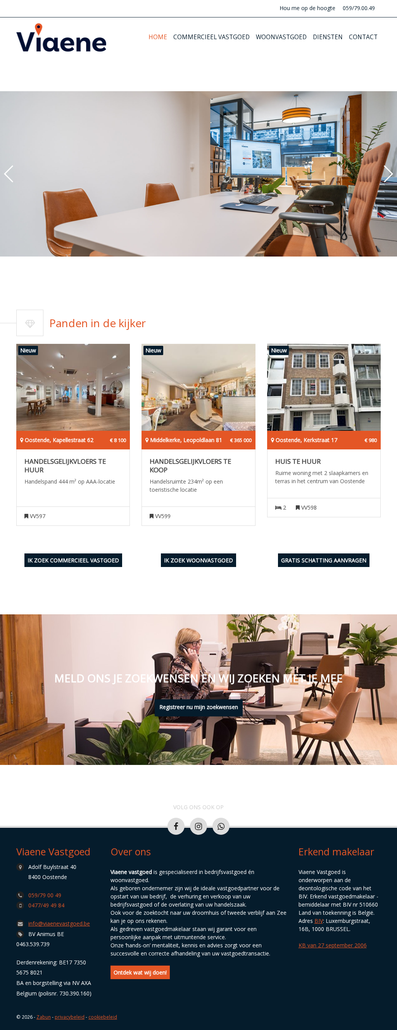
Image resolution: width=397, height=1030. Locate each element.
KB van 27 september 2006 (333, 945)
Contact (363, 37)
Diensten (328, 37)
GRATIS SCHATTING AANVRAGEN (323, 560)
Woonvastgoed (281, 37)
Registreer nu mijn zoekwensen (198, 707)
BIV (318, 920)
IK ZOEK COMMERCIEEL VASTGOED (73, 560)
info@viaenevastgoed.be (59, 923)
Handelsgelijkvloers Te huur (65, 465)
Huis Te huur (298, 461)
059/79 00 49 (44, 895)
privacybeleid (70, 1017)
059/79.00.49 (359, 8)
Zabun (43, 1017)
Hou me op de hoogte (307, 8)
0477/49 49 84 (46, 905)
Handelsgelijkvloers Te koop (190, 465)
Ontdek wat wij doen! (140, 972)
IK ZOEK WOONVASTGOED (198, 560)
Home (157, 37)
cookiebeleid (102, 1017)
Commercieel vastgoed (211, 37)
